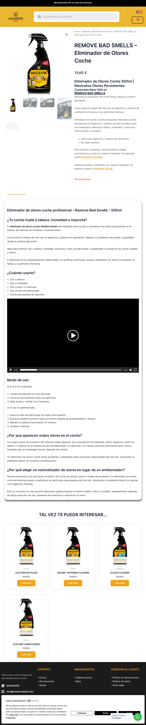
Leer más (26, 583)
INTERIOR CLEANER (91, 157)
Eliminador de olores (102, 31)
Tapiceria (85, 31)
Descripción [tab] (16, 197)
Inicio (77, 31)
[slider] (70, 370)
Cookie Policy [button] (14, 715)
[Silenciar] (130, 369)
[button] (66, 34)
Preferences (81, 713)
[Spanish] (141, 11)
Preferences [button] (10, 718)
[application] (73, 336)
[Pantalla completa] (135, 369)
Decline (105, 713)
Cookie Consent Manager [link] (15, 701)
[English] (137, 11)
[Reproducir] (10, 369)
